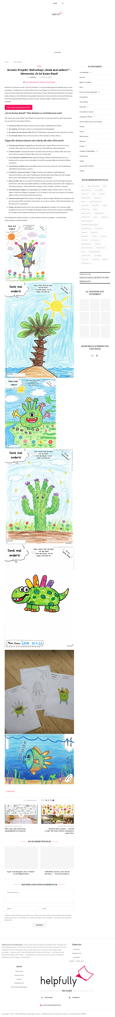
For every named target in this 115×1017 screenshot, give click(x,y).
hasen (105, 205)
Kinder (82, 126)
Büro (81, 87)
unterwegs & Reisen (87, 166)
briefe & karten (86, 190)
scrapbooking (86, 244)
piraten (94, 236)
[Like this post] (43, 800)
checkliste (84, 194)
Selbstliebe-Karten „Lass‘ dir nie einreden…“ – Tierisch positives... (57, 873)
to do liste (84, 259)
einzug (83, 201)
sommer (97, 244)
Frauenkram (84, 97)
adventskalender (93, 186)
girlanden (95, 205)
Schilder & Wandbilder (87, 151)
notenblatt (99, 228)
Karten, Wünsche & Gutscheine (91, 122)
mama (95, 217)
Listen (82, 131)
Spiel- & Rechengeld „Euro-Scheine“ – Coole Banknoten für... (21, 873)
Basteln (82, 77)
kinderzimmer (98, 213)
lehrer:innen (10, 791)
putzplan (84, 240)
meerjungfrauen (86, 221)
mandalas (104, 217)
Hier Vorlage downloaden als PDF (18, 107)
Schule (82, 146)
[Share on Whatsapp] (48, 800)
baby (104, 186)
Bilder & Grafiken (86, 82)
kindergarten (85, 213)
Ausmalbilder (17, 62)
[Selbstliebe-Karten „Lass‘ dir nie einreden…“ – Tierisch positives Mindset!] (57, 857)
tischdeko (97, 255)
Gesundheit (84, 102)
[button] (91, 72)
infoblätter (85, 209)
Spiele (82, 161)
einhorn (102, 194)
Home (55, 3)
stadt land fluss (86, 247)
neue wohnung (86, 228)
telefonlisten (86, 255)
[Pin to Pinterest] (46, 800)
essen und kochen (95, 201)
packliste (94, 232)
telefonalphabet (94, 251)
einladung (97, 197)
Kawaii (95, 209)
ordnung (84, 232)
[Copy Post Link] (51, 800)
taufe (83, 251)
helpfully (33, 77)
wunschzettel (86, 263)
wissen (105, 259)
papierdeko (84, 236)
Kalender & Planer (86, 117)
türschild (95, 259)
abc (82, 186)
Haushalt (83, 107)
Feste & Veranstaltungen (88, 92)
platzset (103, 236)
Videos (82, 171)
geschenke (84, 205)
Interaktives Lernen (87, 112)
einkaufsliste (85, 197)
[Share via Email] (53, 800)
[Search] (63, 3)
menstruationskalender (89, 224)
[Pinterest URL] (84, 305)
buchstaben (99, 190)
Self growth (84, 156)
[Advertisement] (57, 33)
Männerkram (84, 136)
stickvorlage (100, 247)
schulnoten (95, 240)
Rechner (83, 141)
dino (93, 194)
